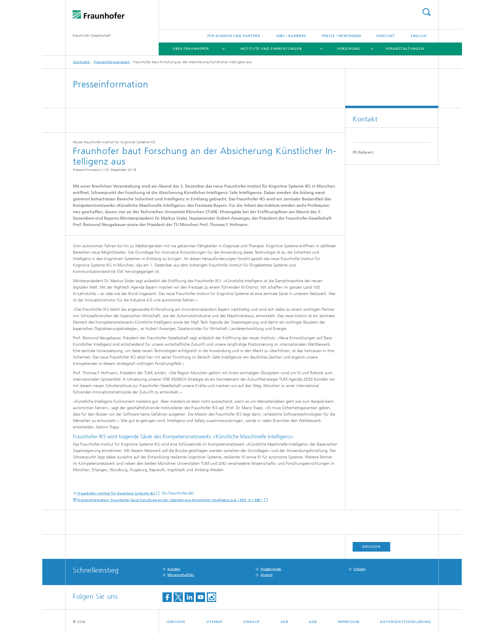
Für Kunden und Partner (233, 36)
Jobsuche (176, 622)
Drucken (371, 547)
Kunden (174, 569)
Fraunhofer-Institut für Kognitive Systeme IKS (116, 493)
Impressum (348, 622)
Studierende (270, 569)
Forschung (348, 49)
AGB (313, 622)
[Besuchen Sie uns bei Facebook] (167, 597)
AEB (284, 622)
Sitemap (214, 622)
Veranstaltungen (405, 49)
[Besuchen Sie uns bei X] (178, 597)
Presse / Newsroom (341, 36)
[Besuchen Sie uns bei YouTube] (200, 597)
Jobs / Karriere (291, 36)
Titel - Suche (426, 12)
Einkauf (251, 622)
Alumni (266, 575)
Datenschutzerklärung (405, 622)
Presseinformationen (112, 62)
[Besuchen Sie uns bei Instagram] (211, 597)
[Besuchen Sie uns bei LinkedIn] (189, 597)
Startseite (81, 62)
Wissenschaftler (181, 575)
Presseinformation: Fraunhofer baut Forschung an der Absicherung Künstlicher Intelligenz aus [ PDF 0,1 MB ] (170, 500)
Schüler (360, 569)
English (419, 36)
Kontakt (386, 36)
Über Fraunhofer (191, 49)
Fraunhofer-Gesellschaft (92, 35)
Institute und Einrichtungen (271, 49)
